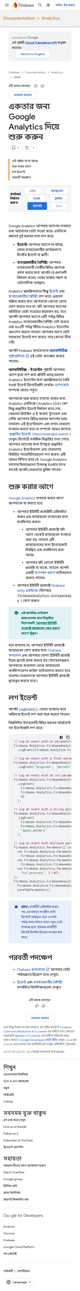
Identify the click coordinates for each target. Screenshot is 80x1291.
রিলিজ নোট (10, 1186)
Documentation (19, 18)
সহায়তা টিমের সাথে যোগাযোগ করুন (24, 1165)
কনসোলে (31, 970)
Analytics (51, 18)
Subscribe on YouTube (18, 1140)
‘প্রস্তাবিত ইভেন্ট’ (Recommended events (39, 434)
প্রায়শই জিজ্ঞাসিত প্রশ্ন (16, 1199)
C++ (59, 206)
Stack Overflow (13, 1172)
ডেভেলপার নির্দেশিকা (15, 1074)
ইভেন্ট (53, 291)
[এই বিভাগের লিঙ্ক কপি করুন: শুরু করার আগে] (57, 487)
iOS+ (32, 191)
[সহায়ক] (36, 86)
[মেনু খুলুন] (7, 5)
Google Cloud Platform (18, 1247)
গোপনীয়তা (23, 1271)
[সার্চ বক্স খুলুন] (40, 5)
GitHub (8, 1101)
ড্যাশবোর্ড (62, 385)
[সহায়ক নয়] (42, 86)
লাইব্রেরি (8, 1095)
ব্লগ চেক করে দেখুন (14, 1120)
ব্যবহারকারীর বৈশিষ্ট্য (23, 296)
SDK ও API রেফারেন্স (16, 1081)
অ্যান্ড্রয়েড (57, 191)
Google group (12, 1179)
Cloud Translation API (41, 43)
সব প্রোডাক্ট (10, 1254)
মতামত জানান (23, 95)
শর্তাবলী (8, 1271)
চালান (17, 77)
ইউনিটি (37, 206)
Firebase (14, 72)
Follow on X (11, 1133)
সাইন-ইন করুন (65, 5)
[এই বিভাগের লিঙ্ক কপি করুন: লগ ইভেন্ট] (41, 698)
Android (9, 1226)
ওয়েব (36, 198)
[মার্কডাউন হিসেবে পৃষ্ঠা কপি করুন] (27, 147)
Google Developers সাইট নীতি (38, 1040)
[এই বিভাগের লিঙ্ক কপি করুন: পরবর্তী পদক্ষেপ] (56, 958)
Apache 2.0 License (27, 1036)
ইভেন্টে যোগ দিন (13, 1147)
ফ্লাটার (58, 198)
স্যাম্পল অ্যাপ (45, 573)
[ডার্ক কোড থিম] (61, 737)
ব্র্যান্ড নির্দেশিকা (11, 1193)
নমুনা (6, 1088)
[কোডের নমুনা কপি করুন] (68, 737)
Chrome (9, 1233)
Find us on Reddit (14, 1127)
